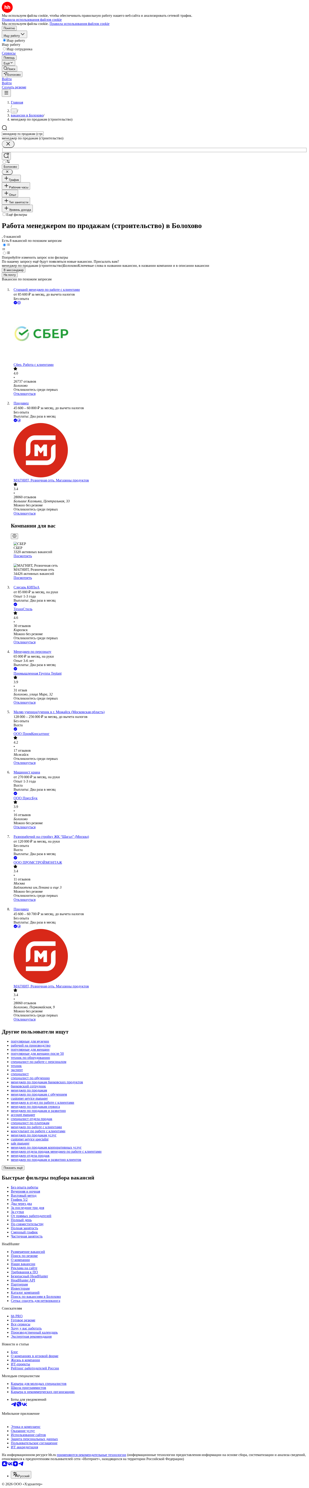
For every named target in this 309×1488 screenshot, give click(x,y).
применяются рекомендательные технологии (91, 1455)
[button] (7, 79)
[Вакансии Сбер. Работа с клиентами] (159, 334)
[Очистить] (8, 144)
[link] (9, 68)
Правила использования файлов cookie (79, 24)
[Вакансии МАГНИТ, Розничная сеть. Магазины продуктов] (159, 450)
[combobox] (23, 133)
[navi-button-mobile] (6, 93)
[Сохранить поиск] (6, 156)
